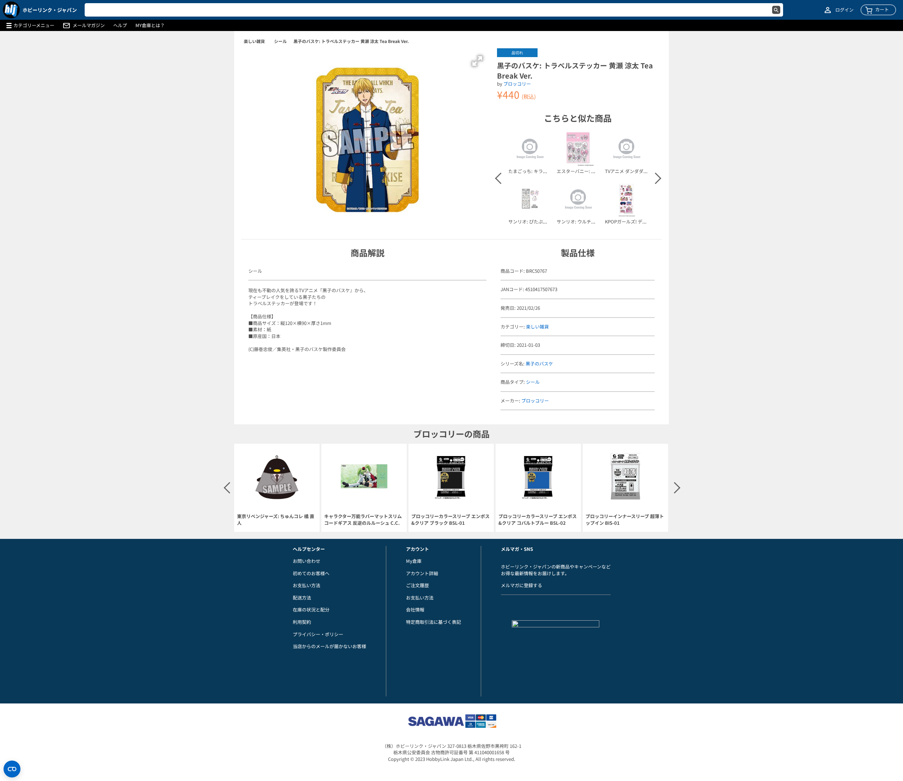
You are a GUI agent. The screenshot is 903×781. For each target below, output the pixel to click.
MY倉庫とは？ (150, 25)
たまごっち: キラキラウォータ (539, 171)
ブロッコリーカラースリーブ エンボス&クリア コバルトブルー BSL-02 (537, 519)
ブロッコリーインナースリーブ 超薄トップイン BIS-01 (625, 519)
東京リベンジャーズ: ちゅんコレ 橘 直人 (275, 519)
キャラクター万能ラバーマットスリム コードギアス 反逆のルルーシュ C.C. (363, 519)
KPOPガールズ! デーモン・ (633, 221)
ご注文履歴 (417, 585)
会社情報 (415, 609)
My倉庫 (414, 561)
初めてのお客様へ (311, 573)
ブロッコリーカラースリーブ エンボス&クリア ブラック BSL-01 (450, 519)
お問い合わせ (306, 561)
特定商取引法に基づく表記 (433, 622)
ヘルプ (120, 25)
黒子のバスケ (539, 363)
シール (280, 41)
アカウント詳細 (422, 573)
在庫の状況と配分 (311, 609)
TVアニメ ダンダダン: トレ (632, 171)
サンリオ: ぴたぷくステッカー (539, 221)
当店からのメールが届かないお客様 (329, 646)
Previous (500, 178)
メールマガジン (89, 25)
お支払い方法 (306, 585)
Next (655, 178)
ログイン (844, 10)
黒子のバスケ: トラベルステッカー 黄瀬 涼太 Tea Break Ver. (351, 41)
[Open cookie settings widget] (12, 769)
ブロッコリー (517, 83)
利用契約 (302, 622)
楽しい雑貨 (254, 41)
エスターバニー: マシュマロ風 (588, 171)
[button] (477, 61)
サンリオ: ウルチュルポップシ (588, 221)
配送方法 (302, 597)
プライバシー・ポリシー (318, 634)
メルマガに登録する (521, 585)
